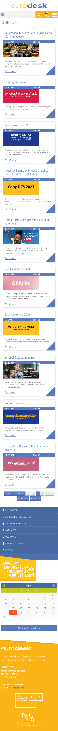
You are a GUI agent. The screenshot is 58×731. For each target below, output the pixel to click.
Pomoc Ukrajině (14, 403)
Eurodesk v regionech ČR (18, 516)
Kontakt (9, 550)
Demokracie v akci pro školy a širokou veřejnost (27, 222)
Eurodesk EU (39, 656)
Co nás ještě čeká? (16, 82)
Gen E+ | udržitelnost (17, 269)
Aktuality (10, 530)
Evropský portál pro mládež (14, 660)
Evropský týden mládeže (20, 357)
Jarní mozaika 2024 (16, 125)
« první (8, 493)
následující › (23, 498)
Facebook (2, 14)
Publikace (10, 536)
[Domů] (29, 5)
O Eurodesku (12, 510)
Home (4, 656)
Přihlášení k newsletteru (29, 628)
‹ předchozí (19, 493)
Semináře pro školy (15, 523)
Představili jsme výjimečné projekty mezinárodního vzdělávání (26, 172)
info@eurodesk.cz (18, 687)
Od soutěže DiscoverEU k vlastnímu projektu (26, 448)
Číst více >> (10, 71)
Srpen (29, 585)
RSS (43, 660)
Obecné (36, 41)
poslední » (35, 498)
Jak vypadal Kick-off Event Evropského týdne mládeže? (28, 35)
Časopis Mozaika (14, 543)
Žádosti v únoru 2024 (18, 314)
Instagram (14, 656)
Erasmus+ (33, 660)
